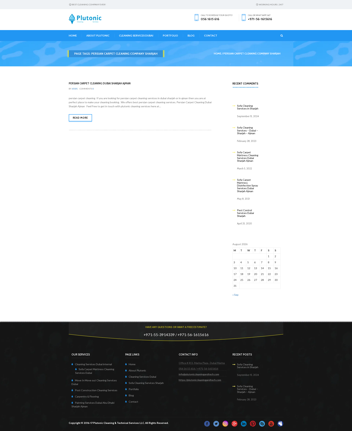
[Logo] (85, 18)
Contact (210, 35)
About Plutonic (97, 35)
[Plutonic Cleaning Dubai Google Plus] (234, 423)
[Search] (279, 35)
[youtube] (271, 423)
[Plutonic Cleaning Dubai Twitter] (216, 423)
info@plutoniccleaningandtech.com (199, 374)
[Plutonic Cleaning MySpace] (280, 423)
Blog (191, 35)
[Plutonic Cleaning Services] (225, 423)
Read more (80, 117)
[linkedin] (244, 423)
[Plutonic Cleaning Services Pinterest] (253, 423)
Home (73, 35)
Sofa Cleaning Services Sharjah (146, 382)
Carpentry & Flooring (87, 396)
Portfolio (170, 35)
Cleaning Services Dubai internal (93, 364)
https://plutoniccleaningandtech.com (200, 380)
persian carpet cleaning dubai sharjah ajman (100, 83)
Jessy (74, 88)
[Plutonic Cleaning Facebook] (207, 423)
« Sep (235, 294)
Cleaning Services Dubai (136, 35)
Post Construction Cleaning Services (96, 390)
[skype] (262, 423)
